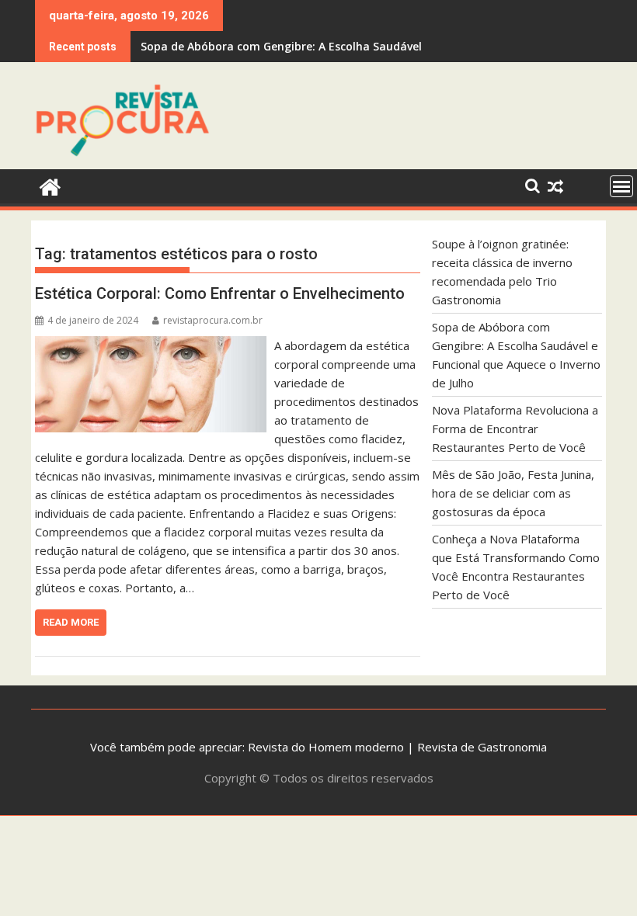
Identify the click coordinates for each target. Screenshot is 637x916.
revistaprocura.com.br (213, 320)
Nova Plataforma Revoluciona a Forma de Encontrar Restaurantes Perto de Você (515, 428)
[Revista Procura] (50, 185)
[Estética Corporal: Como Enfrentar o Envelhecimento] (150, 345)
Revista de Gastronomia (482, 747)
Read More (71, 622)
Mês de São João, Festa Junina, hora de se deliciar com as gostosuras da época (513, 493)
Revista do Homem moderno (326, 747)
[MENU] (621, 186)
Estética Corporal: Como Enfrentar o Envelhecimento (220, 293)
